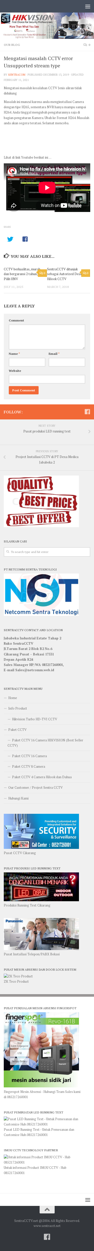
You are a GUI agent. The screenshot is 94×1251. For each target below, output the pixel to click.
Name (14, 354)
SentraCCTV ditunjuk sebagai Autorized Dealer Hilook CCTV (65, 274)
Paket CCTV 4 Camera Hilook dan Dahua (42, 777)
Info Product (17, 708)
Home (12, 698)
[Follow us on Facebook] (87, 412)
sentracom (16, 74)
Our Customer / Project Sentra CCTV (35, 787)
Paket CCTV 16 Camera (29, 756)
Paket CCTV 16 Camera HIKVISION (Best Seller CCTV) (45, 743)
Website (15, 371)
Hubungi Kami (18, 798)
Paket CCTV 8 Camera (28, 766)
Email (54, 354)
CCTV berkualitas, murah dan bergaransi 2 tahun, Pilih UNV (22, 274)
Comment (16, 320)
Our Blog (12, 45)
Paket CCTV (17, 729)
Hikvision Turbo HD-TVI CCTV (34, 719)
